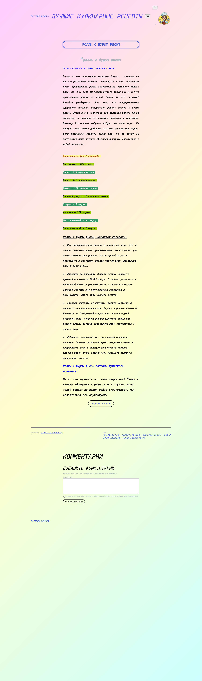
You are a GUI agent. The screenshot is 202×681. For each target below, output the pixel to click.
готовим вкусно (111, 435)
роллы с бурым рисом (134, 438)
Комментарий (68, 477)
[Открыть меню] (147, 16)
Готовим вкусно (40, 16)
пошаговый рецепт (152, 435)
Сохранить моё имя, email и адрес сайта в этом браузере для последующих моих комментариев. (102, 496)
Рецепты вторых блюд (52, 433)
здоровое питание (131, 435)
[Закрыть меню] (155, 7)
